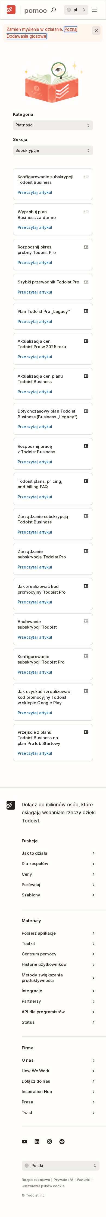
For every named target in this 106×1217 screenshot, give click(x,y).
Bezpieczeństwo (36, 1180)
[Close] (96, 30)
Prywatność (63, 1180)
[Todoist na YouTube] (24, 1142)
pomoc (35, 9)
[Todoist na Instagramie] (49, 1142)
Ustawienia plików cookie (43, 1186)
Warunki (83, 1180)
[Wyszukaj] (53, 10)
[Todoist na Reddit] (62, 1142)
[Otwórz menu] (94, 10)
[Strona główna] (11, 9)
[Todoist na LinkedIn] (37, 1142)
